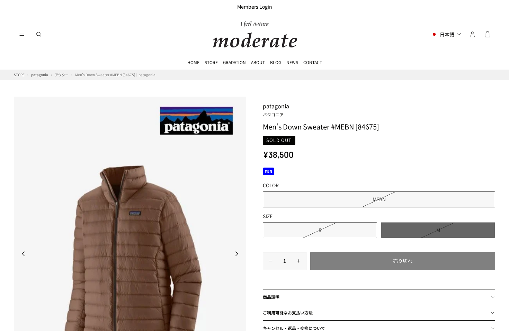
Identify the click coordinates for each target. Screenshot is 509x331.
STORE (211, 62)
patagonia (276, 109)
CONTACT (312, 62)
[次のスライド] (238, 254)
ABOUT (258, 62)
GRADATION (234, 62)
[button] (446, 34)
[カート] (487, 34)
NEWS (292, 62)
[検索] (38, 34)
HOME (193, 62)
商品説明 (271, 297)
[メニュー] (22, 34)
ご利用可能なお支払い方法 (288, 312)
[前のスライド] (21, 254)
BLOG (275, 62)
